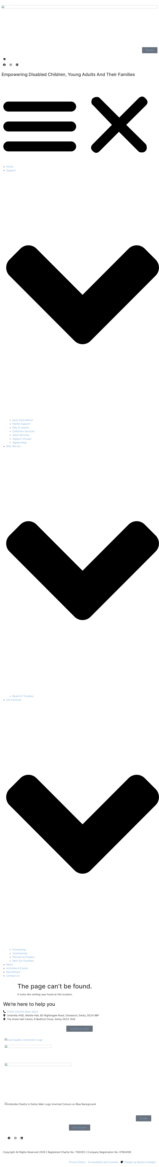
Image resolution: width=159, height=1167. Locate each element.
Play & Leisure (20, 427)
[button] (79, 125)
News (9, 964)
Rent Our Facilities (23, 960)
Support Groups (21, 438)
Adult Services (20, 435)
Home (9, 166)
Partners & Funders (23, 957)
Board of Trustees (22, 696)
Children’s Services (23, 431)
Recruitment (13, 971)
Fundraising (19, 949)
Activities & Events (17, 968)
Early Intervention (22, 420)
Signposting (19, 442)
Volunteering (19, 953)
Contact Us (13, 975)
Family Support (21, 423)
